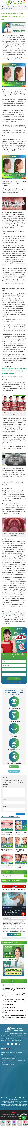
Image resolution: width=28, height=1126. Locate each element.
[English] (13, 1112)
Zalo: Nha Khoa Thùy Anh (8, 1064)
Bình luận (5, 786)
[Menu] (2, 2)
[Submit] (25, 875)
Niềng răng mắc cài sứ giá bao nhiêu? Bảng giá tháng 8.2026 (7, 867)
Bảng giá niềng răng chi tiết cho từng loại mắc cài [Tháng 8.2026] (6, 833)
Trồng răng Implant (14, 721)
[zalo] (20, 1044)
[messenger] (12, 1044)
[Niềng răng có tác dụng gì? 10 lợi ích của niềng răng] (21, 842)
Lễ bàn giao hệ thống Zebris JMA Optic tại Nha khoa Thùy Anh (14, 989)
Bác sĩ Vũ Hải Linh (9, 985)
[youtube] (16, 1044)
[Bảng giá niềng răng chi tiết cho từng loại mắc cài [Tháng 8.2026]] (7, 825)
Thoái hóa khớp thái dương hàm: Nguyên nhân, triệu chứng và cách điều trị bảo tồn (15, 994)
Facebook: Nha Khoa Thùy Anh (8, 1060)
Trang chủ (4, 6)
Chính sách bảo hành (12, 1116)
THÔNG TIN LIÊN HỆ (9, 1007)
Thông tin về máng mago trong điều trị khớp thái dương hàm (14, 1000)
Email (4, 806)
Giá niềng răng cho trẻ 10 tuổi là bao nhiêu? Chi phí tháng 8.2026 (21, 833)
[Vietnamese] (24, 2)
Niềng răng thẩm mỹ (14, 708)
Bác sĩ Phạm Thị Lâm (9, 1004)
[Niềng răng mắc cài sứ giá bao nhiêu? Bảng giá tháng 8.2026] (7, 859)
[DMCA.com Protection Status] (5, 1048)
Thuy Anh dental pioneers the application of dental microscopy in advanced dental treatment (15, 1017)
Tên (4, 799)
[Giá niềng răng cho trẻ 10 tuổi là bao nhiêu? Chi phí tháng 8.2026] (21, 825)
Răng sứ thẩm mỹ (14, 750)
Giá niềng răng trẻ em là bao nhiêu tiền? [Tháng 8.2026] (6, 850)
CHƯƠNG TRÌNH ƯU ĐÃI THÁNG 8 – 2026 (14, 1011)
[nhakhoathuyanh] (14, 2)
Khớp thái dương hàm (14, 763)
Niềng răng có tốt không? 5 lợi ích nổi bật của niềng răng (20, 867)
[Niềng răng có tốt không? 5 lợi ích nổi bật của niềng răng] (21, 859)
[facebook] (8, 1044)
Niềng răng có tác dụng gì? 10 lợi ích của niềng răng (20, 850)
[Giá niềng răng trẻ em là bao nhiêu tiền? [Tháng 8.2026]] (7, 842)
